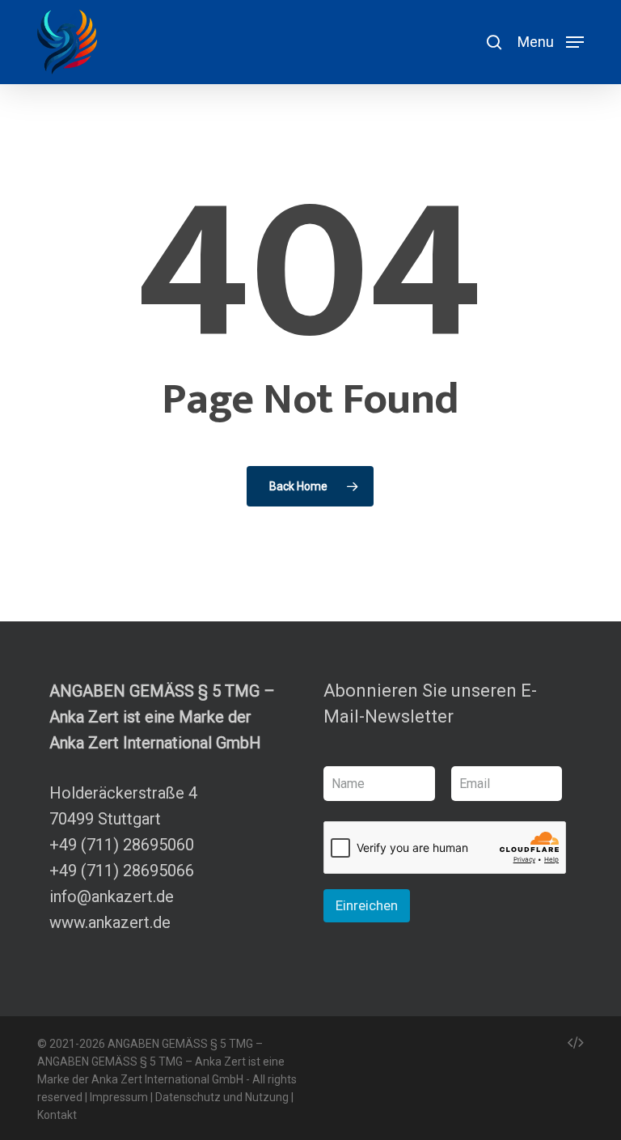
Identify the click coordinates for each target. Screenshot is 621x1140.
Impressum (119, 1097)
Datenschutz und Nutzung (222, 1097)
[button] (551, 40)
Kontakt (57, 1114)
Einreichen (367, 905)
